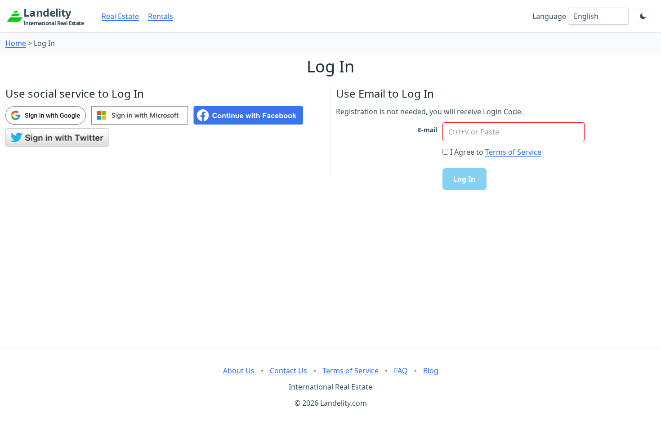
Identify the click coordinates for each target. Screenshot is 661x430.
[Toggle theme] (643, 16)
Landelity (53, 16)
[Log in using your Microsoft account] (139, 115)
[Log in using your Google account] (45, 115)
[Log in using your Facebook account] (248, 115)
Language (549, 16)
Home (15, 43)
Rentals (160, 16)
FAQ (401, 371)
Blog (430, 371)
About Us (239, 371)
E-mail (427, 129)
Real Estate (120, 16)
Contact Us (288, 371)
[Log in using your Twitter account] (57, 137)
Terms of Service (513, 152)
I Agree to (466, 152)
